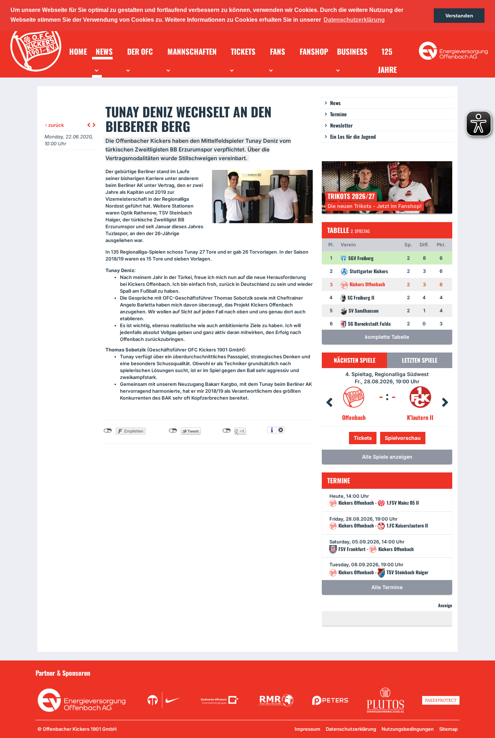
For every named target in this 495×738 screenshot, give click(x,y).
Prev (329, 402)
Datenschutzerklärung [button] (354, 20)
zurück (55, 125)
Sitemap (448, 729)
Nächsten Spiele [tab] (354, 360)
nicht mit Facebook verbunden (108, 431)
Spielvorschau (387, 438)
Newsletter (341, 125)
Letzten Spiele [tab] (419, 360)
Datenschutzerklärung (351, 729)
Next (445, 402)
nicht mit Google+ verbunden (226, 431)
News (335, 103)
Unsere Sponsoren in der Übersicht (418, 672)
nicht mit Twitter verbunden (173, 431)
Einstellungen (280, 430)
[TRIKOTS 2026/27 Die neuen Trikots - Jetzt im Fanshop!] (387, 187)
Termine (338, 114)
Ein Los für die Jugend (353, 136)
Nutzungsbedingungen (408, 729)
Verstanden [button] (459, 15)
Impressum (307, 729)
